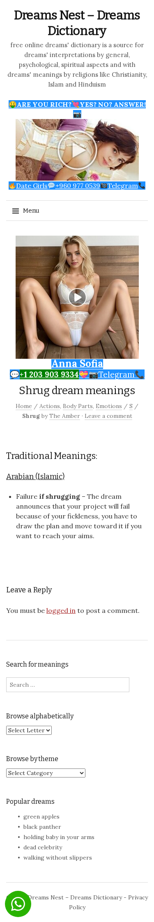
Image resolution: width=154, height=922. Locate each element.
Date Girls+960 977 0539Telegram (77, 185)
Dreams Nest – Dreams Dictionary (75, 897)
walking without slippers (57, 857)
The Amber (64, 416)
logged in (61, 610)
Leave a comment (108, 416)
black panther (42, 826)
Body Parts (78, 406)
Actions (49, 406)
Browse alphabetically (40, 716)
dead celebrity (42, 847)
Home (24, 406)
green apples (41, 816)
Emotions (109, 406)
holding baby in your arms (58, 837)
